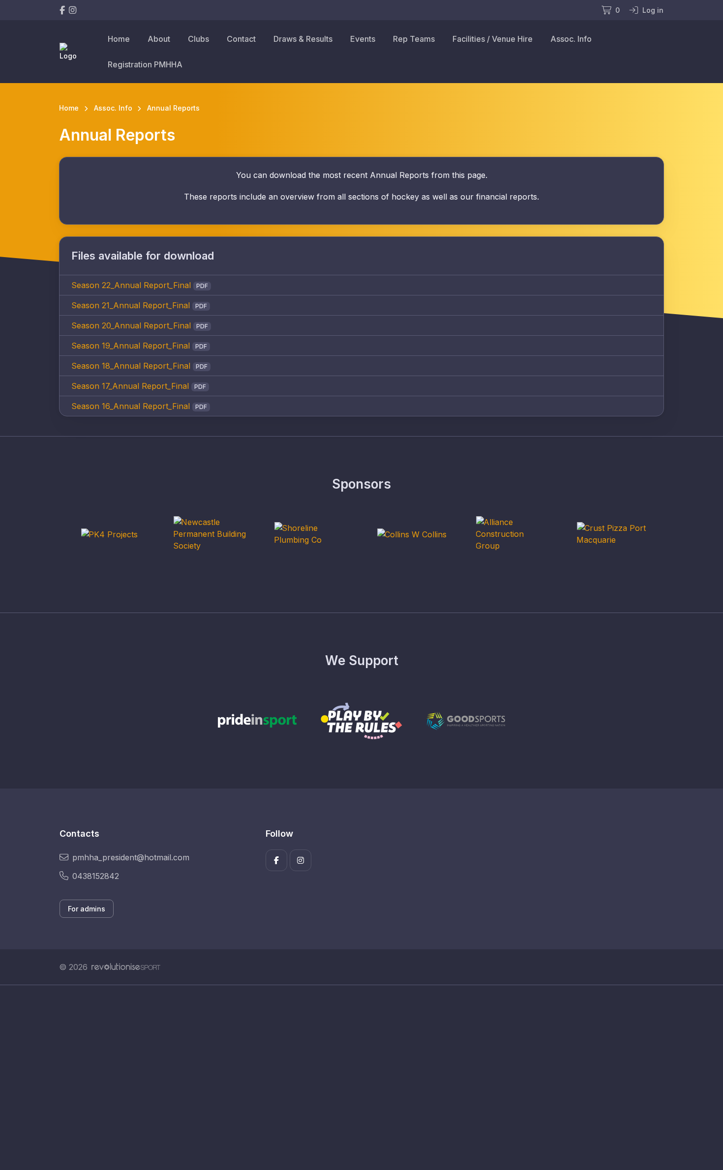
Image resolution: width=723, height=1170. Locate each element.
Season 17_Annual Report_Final (130, 386)
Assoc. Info (571, 39)
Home (119, 39)
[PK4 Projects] (109, 533)
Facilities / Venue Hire (492, 39)
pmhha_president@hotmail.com (130, 857)
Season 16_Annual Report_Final (130, 406)
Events (362, 39)
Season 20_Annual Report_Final (131, 325)
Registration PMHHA (145, 64)
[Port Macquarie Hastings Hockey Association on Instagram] (72, 10)
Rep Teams (414, 39)
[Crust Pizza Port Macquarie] (613, 534)
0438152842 (95, 876)
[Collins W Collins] (412, 533)
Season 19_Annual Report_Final (130, 346)
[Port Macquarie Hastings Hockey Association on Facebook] (62, 10)
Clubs (198, 39)
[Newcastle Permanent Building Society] (210, 534)
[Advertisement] (354, 1077)
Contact (241, 39)
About (159, 39)
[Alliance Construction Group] (512, 534)
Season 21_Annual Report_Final (130, 305)
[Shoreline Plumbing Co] (311, 534)
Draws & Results (302, 39)
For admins (86, 909)
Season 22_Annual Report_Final (131, 285)
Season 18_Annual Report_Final (130, 366)
